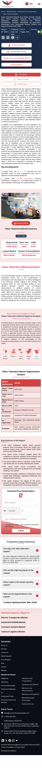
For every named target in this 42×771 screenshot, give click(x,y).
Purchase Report (16, 65)
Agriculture (4, 682)
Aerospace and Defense (30, 684)
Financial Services (28, 704)
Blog (2, 663)
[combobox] (12, 511)
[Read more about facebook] (9, 740)
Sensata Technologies (25, 178)
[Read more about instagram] (13, 740)
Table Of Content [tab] (23, 79)
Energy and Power (7, 696)
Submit (21, 531)
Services (4, 649)
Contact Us (4, 652)
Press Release (6, 659)
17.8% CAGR (21, 236)
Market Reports (6, 656)
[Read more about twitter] (6, 740)
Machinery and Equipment (30, 694)
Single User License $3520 (16, 58)
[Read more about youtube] (16, 740)
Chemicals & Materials (8, 689)
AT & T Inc (22, 171)
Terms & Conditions (7, 747)
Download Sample (18, 45)
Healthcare (4, 678)
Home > (3, 11)
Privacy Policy (20, 747)
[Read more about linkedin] (2, 740)
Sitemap (3, 670)
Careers (3, 667)
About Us (4, 645)
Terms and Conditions (23, 524)
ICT (2, 693)
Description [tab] (23, 74)
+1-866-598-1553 (10, 716)
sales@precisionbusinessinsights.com (16, 713)
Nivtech (13, 751)
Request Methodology (18, 51)
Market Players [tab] (23, 84)
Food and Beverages (8, 685)
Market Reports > (12, 11)
